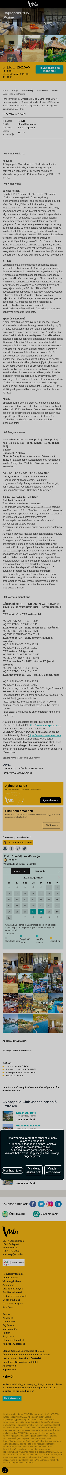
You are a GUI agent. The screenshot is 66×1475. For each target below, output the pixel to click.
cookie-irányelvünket (38, 1147)
